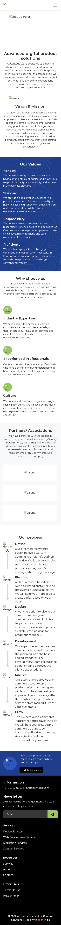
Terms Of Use (11, 890)
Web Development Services (19, 837)
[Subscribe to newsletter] (52, 814)
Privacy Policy (11, 895)
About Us (9, 869)
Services (8, 863)
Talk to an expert (31, 770)
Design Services (12, 831)
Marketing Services (15, 843)
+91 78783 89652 (13, 787)
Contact (8, 875)
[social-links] (21, 909)
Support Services (13, 848)
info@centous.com (37, 787)
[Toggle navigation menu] (55, 5)
